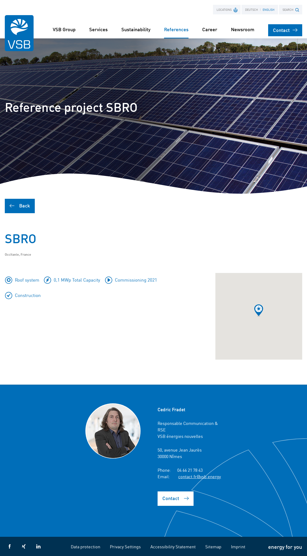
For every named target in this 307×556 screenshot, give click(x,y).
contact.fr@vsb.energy (199, 476)
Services (98, 29)
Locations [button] (224, 9)
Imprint (238, 546)
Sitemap (213, 546)
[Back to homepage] (19, 33)
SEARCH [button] (288, 9)
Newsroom (242, 29)
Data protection (85, 546)
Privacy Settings (125, 546)
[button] (258, 310)
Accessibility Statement (173, 546)
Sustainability (135, 29)
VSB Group (64, 29)
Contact (281, 29)
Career (209, 29)
